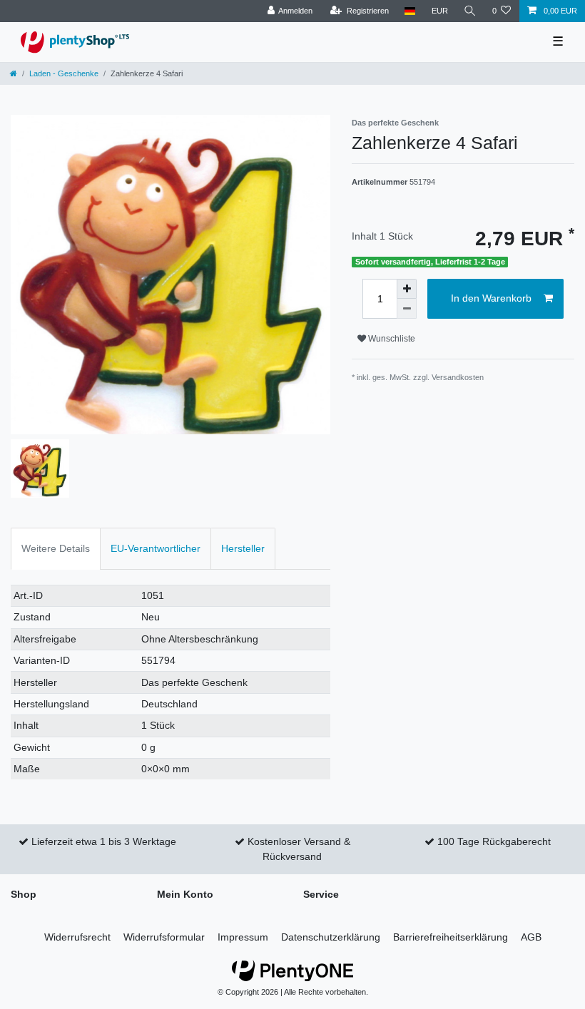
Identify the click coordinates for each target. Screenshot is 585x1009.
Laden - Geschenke (63, 73)
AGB (531, 937)
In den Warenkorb (491, 298)
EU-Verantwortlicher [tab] (155, 548)
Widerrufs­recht (77, 937)
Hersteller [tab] (243, 548)
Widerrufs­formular (164, 937)
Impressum (243, 937)
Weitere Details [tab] (55, 548)
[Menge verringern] (407, 309)
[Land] (410, 11)
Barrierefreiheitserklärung (450, 937)
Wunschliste (390, 339)
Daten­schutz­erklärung (330, 937)
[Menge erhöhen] (407, 289)
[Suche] (470, 11)
